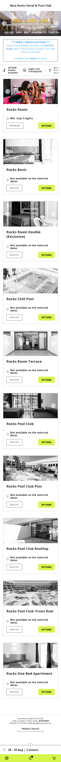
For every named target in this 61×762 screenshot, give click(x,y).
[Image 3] (29, 101)
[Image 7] (38, 161)
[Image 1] (24, 101)
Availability (39, 32)
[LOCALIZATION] (6, 758)
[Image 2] (26, 101)
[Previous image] (4, 23)
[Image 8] (39, 540)
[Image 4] (31, 101)
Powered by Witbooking (30, 731)
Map (26, 32)
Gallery (9, 32)
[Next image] (56, 23)
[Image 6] (37, 101)
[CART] (54, 758)
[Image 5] (34, 101)
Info (19, 32)
